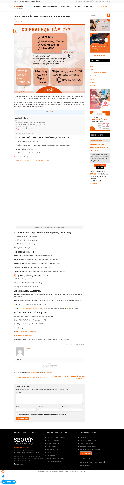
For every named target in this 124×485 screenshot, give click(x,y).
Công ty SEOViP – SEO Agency (56, 458)
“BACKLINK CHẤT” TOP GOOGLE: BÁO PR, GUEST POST (30, 123)
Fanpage (49, 455)
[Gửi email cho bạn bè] (49, 366)
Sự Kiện (92, 82)
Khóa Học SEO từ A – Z (87, 437)
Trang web (65, 407)
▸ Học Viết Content (95, 151)
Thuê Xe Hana (99, 462)
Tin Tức (86, 6)
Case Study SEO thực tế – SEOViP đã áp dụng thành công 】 (32, 125)
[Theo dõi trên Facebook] (106, 1)
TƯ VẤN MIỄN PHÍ (100, 165)
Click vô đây (94, 183)
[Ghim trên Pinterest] (52, 366)
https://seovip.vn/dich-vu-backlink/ (26, 332)
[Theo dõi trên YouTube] (109, 1)
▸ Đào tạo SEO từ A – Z (97, 141)
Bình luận (19, 392)
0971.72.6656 (95, 174)
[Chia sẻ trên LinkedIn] (55, 366)
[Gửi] (108, 15)
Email (41, 407)
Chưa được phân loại (19, 14)
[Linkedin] (18, 360)
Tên (17, 407)
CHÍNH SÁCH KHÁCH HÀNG (23, 131)
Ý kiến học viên (51, 446)
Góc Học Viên (77, 6)
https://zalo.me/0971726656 (33, 308)
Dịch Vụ (69, 6)
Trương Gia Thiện (85, 465)
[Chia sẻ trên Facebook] (43, 366)
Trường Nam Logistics (86, 462)
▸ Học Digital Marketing (97, 144)
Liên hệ (49, 452)
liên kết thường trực (47, 372)
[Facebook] (20, 360)
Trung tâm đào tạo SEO (54, 461)
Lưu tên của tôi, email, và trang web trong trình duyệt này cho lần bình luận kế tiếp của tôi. (42, 414)
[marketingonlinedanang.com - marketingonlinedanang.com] (22, 7)
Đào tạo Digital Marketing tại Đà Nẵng (59, 471)
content (22, 21)
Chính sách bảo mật (53, 440)
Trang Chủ (38, 6)
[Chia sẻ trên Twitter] (46, 366)
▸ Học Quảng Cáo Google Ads (99, 147)
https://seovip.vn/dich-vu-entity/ (23, 335)
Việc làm (92, 85)
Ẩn (52, 111)
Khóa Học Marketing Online (88, 440)
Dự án (92, 69)
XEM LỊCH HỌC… (86, 453)
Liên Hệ (91, 6)
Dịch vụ (92, 66)
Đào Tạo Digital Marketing (50, 6)
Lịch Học (62, 6)
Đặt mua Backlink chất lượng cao (24, 133)
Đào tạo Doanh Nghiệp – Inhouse (90, 449)
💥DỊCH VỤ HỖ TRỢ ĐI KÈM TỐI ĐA (25, 129)
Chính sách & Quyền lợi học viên (56, 437)
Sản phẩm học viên (52, 449)
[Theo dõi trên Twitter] (107, 1)
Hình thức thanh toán (53, 443)
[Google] (15, 360)
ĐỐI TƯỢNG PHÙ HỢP (22, 127)
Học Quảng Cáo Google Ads (88, 446)
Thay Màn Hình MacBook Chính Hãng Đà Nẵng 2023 (32, 377)
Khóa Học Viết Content (86, 443)
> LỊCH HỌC (100, 167)
